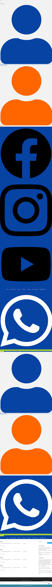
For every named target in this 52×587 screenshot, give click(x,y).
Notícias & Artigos (35, 289)
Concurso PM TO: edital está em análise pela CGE (44, 547)
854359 (1, 557)
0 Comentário (25, 543)
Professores (29, 289)
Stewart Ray (40, 570)
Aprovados (24, 289)
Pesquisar (40, 541)
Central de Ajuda (2, 3)
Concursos (19, 289)
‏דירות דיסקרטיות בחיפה (41, 572)
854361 (1, 549)
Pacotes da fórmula (13, 289)
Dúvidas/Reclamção (42, 289)
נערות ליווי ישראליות (41, 568)
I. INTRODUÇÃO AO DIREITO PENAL (47, 570)
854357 (1, 541)
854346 (1, 565)
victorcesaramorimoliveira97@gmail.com (6, 543)
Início (7, 289)
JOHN (39, 559)
